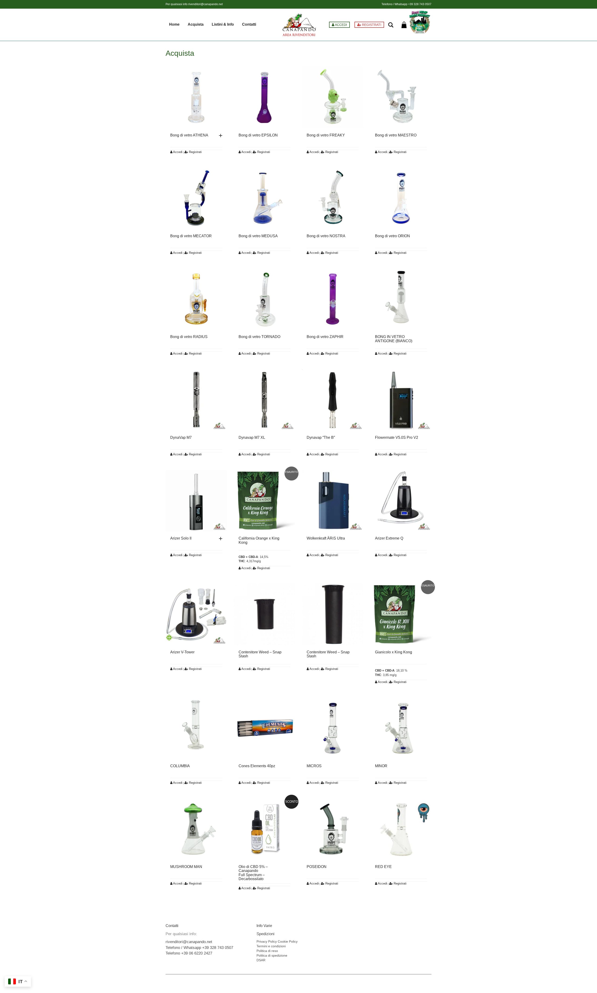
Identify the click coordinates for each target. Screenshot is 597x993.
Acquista (196, 24)
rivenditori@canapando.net (205, 4)
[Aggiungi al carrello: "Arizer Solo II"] (222, 539)
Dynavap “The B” (321, 437)
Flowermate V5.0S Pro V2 (396, 437)
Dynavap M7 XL (252, 437)
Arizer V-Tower (182, 652)
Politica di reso (267, 951)
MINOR (381, 766)
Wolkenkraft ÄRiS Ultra (326, 538)
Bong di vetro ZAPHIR (325, 337)
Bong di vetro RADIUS (189, 337)
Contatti (249, 24)
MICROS (314, 766)
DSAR (261, 960)
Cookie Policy (288, 941)
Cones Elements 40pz (257, 766)
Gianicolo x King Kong (393, 652)
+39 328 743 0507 (419, 4)
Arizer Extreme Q (389, 538)
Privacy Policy (267, 941)
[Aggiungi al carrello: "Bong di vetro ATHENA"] (222, 136)
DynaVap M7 (181, 437)
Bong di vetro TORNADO (259, 337)
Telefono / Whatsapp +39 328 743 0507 (199, 947)
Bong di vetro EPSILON (258, 135)
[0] (404, 25)
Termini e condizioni (271, 946)
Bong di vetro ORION (392, 236)
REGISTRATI (371, 25)
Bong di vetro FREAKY (326, 135)
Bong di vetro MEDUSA (258, 236)
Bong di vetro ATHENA (189, 135)
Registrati (195, 152)
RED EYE (383, 867)
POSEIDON (316, 867)
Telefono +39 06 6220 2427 (189, 953)
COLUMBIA (180, 766)
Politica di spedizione (272, 955)
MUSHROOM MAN (186, 867)
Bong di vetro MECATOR (191, 236)
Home (174, 24)
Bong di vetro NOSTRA (326, 236)
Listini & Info (223, 24)
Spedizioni (265, 934)
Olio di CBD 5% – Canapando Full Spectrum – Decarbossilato (253, 873)
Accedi (177, 152)
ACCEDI (340, 25)
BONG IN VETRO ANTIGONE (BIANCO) (393, 339)
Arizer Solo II (180, 538)
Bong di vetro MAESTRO (396, 135)
